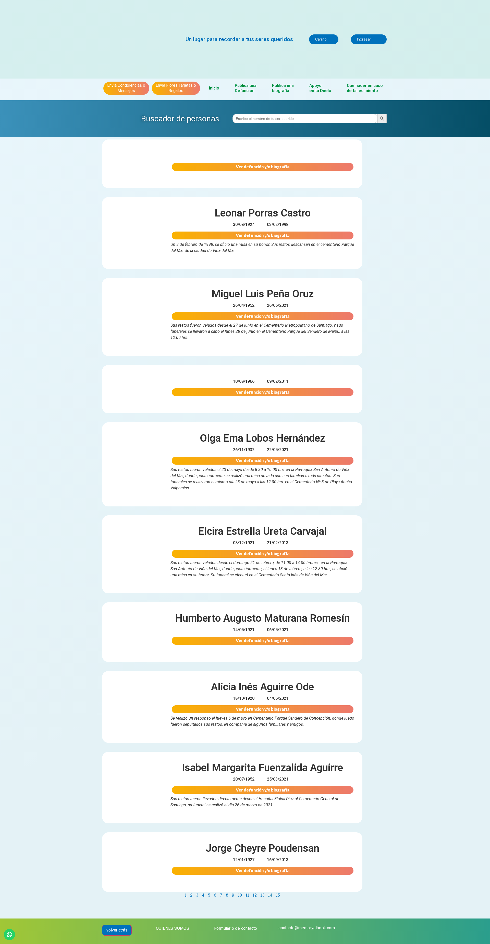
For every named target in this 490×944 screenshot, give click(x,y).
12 (255, 895)
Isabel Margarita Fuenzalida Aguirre (262, 768)
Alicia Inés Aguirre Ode (262, 687)
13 (262, 895)
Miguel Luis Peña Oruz (263, 294)
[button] (323, 39)
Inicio (214, 88)
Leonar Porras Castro (263, 213)
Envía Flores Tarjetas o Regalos (176, 88)
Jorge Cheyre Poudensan (262, 848)
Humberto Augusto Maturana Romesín (262, 618)
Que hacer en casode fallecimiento (365, 88)
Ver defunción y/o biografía (262, 166)
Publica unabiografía (283, 88)
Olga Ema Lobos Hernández (262, 438)
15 (278, 895)
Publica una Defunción (245, 88)
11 (247, 895)
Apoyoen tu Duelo (320, 88)
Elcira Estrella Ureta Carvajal (262, 531)
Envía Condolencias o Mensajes (126, 88)
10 (240, 895)
